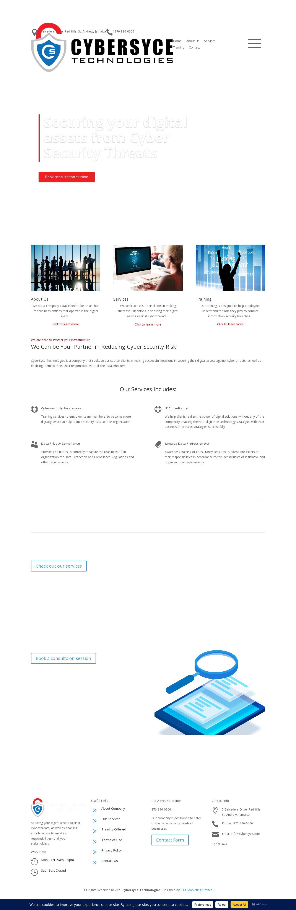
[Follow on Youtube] (249, 853)
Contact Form (170, 840)
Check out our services (59, 566)
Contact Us (109, 860)
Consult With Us (243, 757)
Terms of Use (111, 840)
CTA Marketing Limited (197, 890)
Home (177, 41)
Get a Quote (232, 44)
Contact (194, 47)
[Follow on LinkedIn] (258, 853)
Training (178, 47)
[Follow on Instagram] (215, 853)
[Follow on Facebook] (241, 853)
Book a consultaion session (63, 658)
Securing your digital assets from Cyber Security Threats (115, 137)
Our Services (110, 819)
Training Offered (113, 829)
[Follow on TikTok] (223, 853)
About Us (192, 41)
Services (210, 41)
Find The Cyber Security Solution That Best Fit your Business (97, 757)
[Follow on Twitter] (232, 853)
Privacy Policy (111, 850)
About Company (113, 808)
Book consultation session (66, 176)
